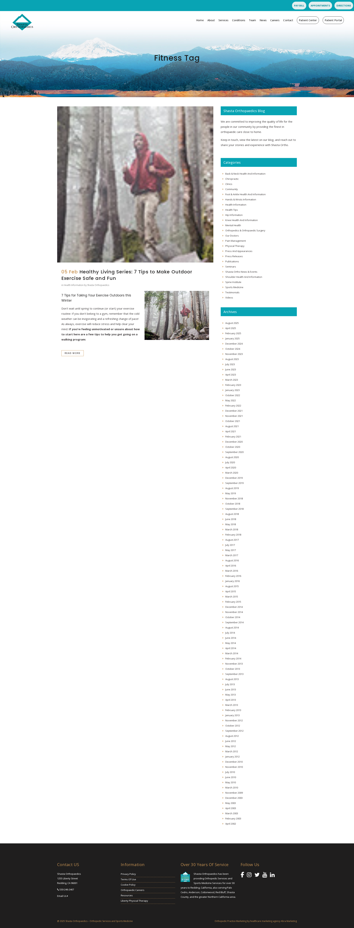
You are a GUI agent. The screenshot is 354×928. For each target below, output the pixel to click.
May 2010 (230, 782)
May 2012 (230, 746)
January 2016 (232, 581)
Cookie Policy (128, 884)
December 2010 (234, 761)
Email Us (62, 896)
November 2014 (234, 612)
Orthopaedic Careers (132, 890)
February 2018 (233, 534)
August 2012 (232, 736)
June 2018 (230, 519)
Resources (127, 895)
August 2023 (232, 359)
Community (231, 189)
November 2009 (234, 792)
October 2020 (232, 447)
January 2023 (232, 390)
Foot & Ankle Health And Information (245, 194)
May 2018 (230, 524)
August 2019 (232, 488)
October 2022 (232, 395)
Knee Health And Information (241, 220)
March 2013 (231, 705)
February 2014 (233, 658)
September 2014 (234, 622)
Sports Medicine (234, 287)
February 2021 (233, 436)
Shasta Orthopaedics (98, 285)
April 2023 (230, 374)
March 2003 (231, 813)
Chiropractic (232, 178)
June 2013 (230, 689)
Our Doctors (232, 235)
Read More (72, 353)
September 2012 (234, 730)
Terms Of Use (128, 879)
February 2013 (233, 710)
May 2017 (230, 550)
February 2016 (233, 576)
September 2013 (234, 674)
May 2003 (230, 803)
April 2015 (230, 591)
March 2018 (231, 529)
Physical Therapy (234, 246)
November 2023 (234, 354)
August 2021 (232, 426)
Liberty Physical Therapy (134, 900)
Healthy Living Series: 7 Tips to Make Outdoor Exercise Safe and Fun (126, 275)
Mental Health (233, 225)
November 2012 (234, 720)
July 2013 (230, 684)
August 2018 (232, 514)
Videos (229, 297)
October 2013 (232, 668)
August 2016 (232, 560)
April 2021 (230, 431)
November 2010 (234, 767)
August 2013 (232, 679)
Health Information (74, 285)
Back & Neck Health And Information (245, 173)
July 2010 (230, 772)
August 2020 (232, 457)
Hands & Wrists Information (240, 199)
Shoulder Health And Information (243, 277)
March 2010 (231, 787)
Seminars (230, 266)
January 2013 (232, 715)
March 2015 (231, 596)
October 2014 (232, 617)
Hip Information (234, 215)
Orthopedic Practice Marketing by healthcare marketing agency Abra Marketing (256, 921)
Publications (232, 261)
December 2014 (234, 607)
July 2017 (230, 545)
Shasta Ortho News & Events (241, 271)
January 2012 (232, 756)
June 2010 (230, 777)
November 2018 (234, 498)
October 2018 (232, 503)
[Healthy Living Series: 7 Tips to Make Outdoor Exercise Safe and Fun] (135, 184)
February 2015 (233, 601)
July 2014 (230, 632)
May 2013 (230, 694)
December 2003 (234, 798)
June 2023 (230, 369)
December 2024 (234, 343)
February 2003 (233, 818)
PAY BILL (299, 5)
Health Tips (231, 209)
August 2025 (232, 323)
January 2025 (232, 338)
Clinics (228, 184)
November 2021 (234, 416)
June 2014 (230, 637)
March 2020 (231, 472)
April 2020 (230, 467)
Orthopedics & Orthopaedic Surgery (245, 230)
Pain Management (235, 240)
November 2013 (234, 663)
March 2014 (231, 653)
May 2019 (230, 493)
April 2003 (230, 808)
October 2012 (232, 725)
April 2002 (230, 823)
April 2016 (230, 565)
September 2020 (234, 452)
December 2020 (234, 441)
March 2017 (231, 555)
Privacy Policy (128, 874)
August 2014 (232, 627)
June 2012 (230, 741)
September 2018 (234, 508)
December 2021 (234, 410)
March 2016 (231, 570)
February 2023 (233, 385)
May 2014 (230, 643)
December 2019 (234, 477)
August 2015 (232, 586)
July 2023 (230, 364)
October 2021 (232, 421)
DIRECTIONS (343, 5)
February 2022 (233, 405)
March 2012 (231, 751)
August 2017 (232, 539)
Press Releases (234, 256)
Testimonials (232, 292)
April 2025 (230, 328)
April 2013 (230, 699)
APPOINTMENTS (320, 5)
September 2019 (234, 483)
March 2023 (231, 379)
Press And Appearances (238, 251)
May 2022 (230, 400)
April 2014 (230, 648)
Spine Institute (233, 282)
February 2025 (233, 333)
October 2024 (232, 348)
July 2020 (230, 462)
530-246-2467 (67, 889)
